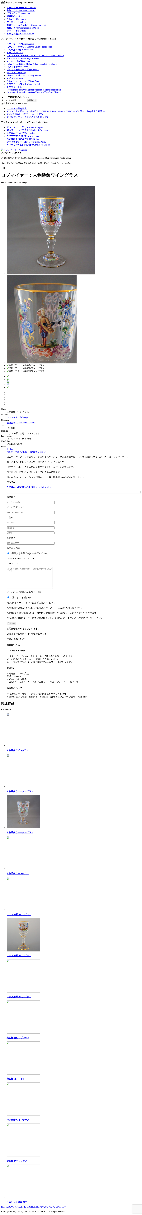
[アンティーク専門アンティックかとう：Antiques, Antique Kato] (14, 150)
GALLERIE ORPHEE (25, 1207)
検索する (32, 100)
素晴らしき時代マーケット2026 (25, 114)
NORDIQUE (42, 1207)
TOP (64, 1207)
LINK (58, 1207)
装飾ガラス (21, 422)
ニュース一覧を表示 (17, 108)
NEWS (52, 1207)
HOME (4, 1207)
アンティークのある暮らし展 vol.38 (27, 117)
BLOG (11, 1207)
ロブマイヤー (17, 417)
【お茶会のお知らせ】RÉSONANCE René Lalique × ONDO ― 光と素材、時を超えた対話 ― (56, 111)
